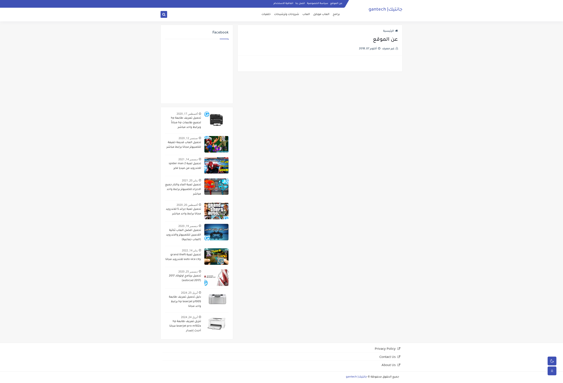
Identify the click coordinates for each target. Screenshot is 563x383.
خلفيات (266, 14)
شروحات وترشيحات (286, 14)
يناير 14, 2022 (190, 250)
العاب (306, 14)
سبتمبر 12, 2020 (188, 138)
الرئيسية (388, 31)
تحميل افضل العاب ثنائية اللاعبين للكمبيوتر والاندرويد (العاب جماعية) (183, 235)
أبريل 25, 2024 (189, 293)
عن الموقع (336, 3)
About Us (389, 365)
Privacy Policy (385, 348)
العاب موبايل (321, 14)
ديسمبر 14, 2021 (188, 159)
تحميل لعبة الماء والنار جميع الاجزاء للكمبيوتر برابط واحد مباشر (183, 189)
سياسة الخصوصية (317, 3)
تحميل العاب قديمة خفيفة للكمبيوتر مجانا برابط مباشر (183, 145)
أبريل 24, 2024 (189, 317)
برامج (336, 14)
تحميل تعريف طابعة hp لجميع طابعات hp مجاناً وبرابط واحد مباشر (186, 123)
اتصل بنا (300, 3)
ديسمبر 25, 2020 (188, 271)
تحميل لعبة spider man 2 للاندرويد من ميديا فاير (185, 166)
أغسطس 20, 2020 (187, 205)
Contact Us (387, 356)
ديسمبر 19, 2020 (188, 226)
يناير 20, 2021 (190, 180)
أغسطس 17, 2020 (187, 114)
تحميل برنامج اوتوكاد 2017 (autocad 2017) (185, 278)
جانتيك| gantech (385, 9)
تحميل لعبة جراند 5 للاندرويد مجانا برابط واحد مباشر (183, 211)
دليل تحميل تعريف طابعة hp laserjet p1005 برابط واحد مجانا (185, 302)
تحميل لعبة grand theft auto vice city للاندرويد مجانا (183, 257)
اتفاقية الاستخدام (283, 3)
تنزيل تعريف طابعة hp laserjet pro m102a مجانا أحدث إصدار (185, 326)
